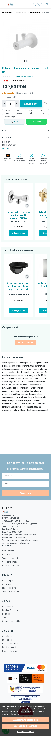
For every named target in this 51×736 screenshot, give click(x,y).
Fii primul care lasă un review (23, 77)
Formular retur (8, 551)
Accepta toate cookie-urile (25, 720)
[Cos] (47, 4)
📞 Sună (14, 122)
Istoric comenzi (9, 647)
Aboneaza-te (25, 493)
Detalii (25, 130)
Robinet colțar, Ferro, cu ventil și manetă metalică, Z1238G (18, 215)
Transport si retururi (10, 591)
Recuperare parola (10, 643)
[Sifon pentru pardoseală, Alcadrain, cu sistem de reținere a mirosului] (19, 268)
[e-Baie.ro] (11, 4)
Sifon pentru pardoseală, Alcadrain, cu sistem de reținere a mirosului (18, 286)
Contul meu (7, 636)
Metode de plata (9, 588)
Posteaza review (25, 342)
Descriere (25, 137)
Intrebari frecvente (10, 610)
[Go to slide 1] (24, 61)
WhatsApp (37, 122)
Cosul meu (7, 584)
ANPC (4, 617)
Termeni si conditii (10, 558)
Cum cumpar (7, 580)
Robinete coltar (35, 13)
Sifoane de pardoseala (18, 294)
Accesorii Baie (7, 13)
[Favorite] (42, 4)
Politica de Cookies (10, 565)
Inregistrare (7, 640)
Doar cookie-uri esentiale (25, 726)
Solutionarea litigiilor (11, 621)
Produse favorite (9, 651)
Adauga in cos (31, 103)
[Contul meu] (38, 4)
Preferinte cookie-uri (25, 732)
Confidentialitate (9, 562)
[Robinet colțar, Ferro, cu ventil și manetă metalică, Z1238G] (19, 197)
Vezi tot (5, 148)
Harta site (6, 614)
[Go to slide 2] (27, 61)
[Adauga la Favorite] (27, 205)
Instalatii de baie (21, 13)
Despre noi (7, 554)
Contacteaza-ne (9, 606)
